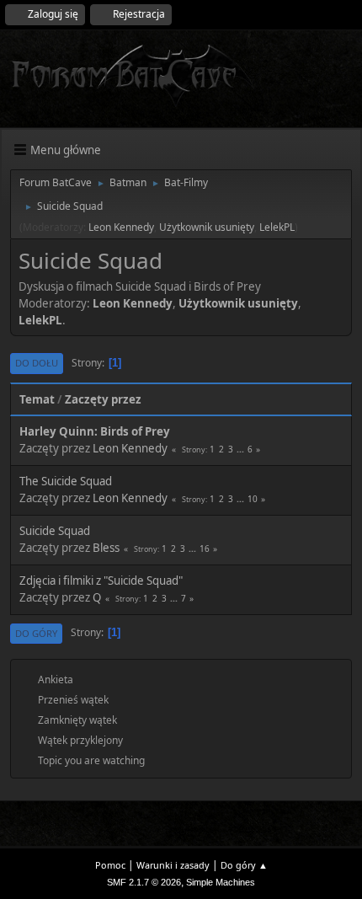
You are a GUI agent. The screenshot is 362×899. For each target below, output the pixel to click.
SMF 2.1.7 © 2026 (144, 882)
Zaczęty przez (103, 399)
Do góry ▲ (244, 865)
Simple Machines (220, 882)
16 (205, 548)
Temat (37, 399)
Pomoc (110, 865)
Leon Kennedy (121, 227)
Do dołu (36, 362)
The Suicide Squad (65, 481)
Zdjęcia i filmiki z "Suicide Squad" (101, 580)
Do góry (36, 633)
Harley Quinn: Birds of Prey (94, 431)
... (242, 449)
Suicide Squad (54, 530)
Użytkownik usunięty (206, 227)
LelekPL (277, 227)
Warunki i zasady (173, 865)
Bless (106, 547)
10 (253, 499)
